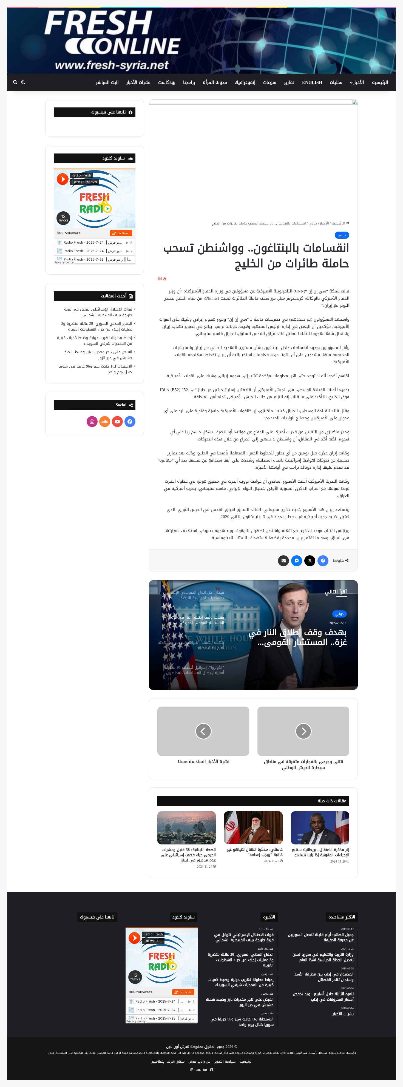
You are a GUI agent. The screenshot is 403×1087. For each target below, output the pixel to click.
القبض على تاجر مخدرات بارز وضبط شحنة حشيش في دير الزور (98, 355)
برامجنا (189, 82)
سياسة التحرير (224, 1061)
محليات (336, 82)
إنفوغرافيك (245, 82)
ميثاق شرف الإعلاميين (168, 1061)
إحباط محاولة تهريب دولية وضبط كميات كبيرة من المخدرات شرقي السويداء (94, 340)
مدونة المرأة (215, 82)
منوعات (269, 82)
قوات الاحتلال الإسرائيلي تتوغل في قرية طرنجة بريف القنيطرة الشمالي (98, 312)
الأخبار (358, 82)
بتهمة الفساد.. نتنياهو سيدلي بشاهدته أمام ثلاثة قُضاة (292, 637)
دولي (313, 223)
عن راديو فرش (199, 1061)
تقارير (289, 82)
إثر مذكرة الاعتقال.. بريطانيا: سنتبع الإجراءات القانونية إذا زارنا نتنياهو (320, 852)
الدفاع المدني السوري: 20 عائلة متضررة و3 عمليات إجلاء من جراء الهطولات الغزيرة (96, 326)
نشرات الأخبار (138, 82)
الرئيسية (380, 82)
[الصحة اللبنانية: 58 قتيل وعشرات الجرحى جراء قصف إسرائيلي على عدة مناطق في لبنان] (186, 827)
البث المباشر (107, 82)
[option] (253, 635)
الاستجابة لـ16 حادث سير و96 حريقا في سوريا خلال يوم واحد (95, 369)
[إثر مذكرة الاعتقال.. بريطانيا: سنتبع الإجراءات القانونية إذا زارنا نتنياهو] (320, 827)
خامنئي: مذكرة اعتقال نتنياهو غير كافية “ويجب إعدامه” (255, 852)
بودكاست (166, 82)
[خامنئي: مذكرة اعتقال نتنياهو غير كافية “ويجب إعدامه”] (253, 827)
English (312, 82)
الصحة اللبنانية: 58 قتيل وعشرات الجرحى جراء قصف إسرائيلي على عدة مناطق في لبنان (188, 855)
